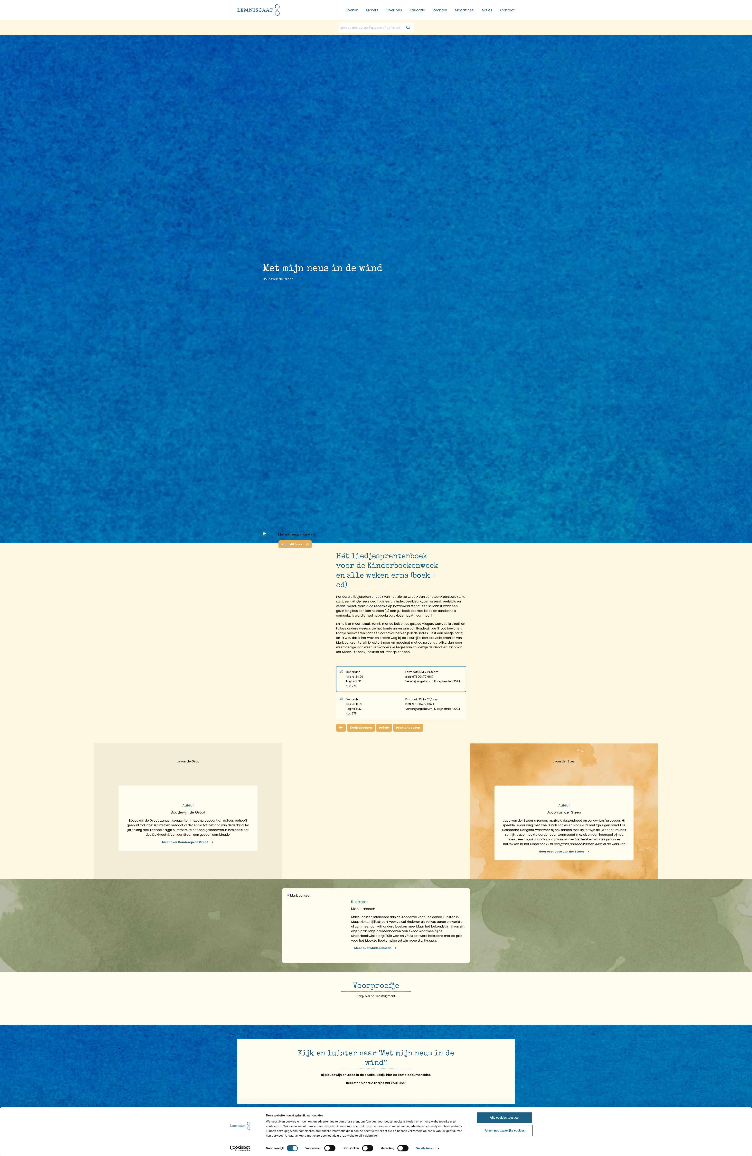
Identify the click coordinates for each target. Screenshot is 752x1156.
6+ (341, 728)
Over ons (394, 10)
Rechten (440, 10)
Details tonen (425, 1148)
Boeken (351, 10)
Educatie (417, 10)
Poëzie (384, 728)
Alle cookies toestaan (504, 1117)
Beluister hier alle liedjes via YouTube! (376, 1083)
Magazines (464, 10)
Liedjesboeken (361, 728)
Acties (487, 10)
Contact (507, 10)
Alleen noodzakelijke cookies (505, 1130)
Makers (372, 10)
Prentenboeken (408, 728)
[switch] (329, 1148)
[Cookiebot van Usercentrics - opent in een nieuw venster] (240, 1148)
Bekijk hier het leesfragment (376, 996)
